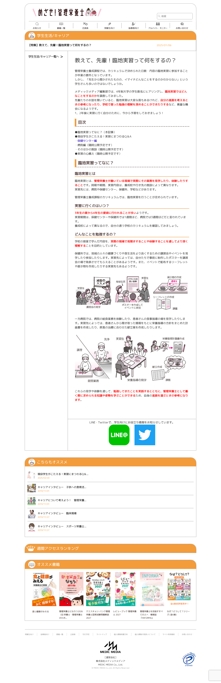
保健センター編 (87, 141)
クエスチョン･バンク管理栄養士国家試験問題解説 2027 (98, 614)
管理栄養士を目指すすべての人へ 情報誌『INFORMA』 (151, 614)
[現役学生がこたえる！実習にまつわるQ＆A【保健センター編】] (31, 480)
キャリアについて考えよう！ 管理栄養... (62, 500)
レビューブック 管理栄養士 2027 (124, 613)
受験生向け (109, 28)
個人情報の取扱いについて (145, 634)
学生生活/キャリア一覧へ (43, 56)
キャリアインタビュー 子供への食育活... (62, 487)
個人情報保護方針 (121, 634)
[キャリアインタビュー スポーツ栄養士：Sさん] (31, 532)
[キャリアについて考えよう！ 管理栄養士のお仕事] (31, 506)
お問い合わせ (182, 28)
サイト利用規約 (169, 634)
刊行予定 (86, 634)
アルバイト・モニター (157, 28)
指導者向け (133, 28)
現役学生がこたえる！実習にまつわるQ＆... (63, 474)
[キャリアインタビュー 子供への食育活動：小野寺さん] (31, 493)
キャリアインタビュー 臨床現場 (57, 513)
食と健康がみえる (40, 611)
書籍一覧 (61, 28)
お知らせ (37, 28)
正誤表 (85, 28)
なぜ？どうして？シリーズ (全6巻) (178, 613)
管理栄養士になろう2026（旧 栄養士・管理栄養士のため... (71, 614)
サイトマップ (102, 634)
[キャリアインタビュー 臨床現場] (31, 519)
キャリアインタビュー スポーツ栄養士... (62, 526)
